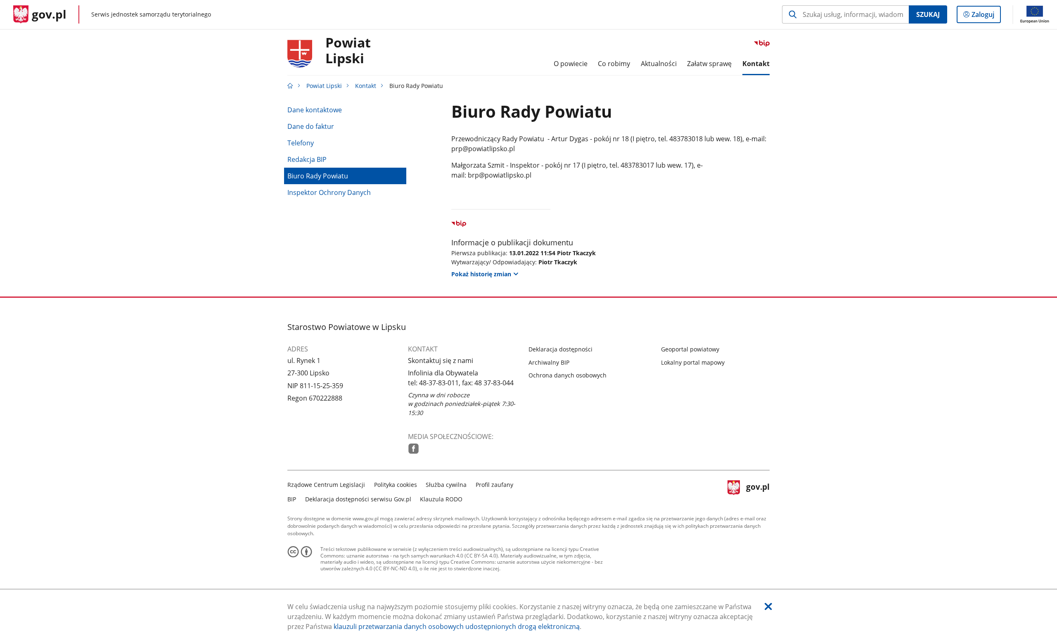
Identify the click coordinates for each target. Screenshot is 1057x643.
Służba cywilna (446, 485)
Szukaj (928, 14)
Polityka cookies (395, 485)
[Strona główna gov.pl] (290, 86)
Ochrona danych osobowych (567, 375)
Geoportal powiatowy (690, 349)
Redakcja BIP (307, 159)
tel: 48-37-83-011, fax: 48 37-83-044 (461, 382)
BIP (291, 499)
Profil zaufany (494, 485)
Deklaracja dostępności (560, 349)
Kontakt (365, 86)
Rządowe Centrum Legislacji (326, 485)
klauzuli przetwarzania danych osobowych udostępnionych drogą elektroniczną (457, 626)
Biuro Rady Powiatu (317, 175)
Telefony (300, 142)
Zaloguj (986, 16)
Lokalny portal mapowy (693, 362)
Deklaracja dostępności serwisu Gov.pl (358, 499)
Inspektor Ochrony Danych (329, 192)
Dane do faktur (310, 126)
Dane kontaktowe (314, 109)
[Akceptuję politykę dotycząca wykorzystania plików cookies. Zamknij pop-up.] (768, 606)
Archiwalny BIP (548, 362)
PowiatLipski (348, 51)
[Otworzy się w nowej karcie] (413, 448)
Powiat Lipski (324, 86)
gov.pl (758, 490)
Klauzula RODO (441, 499)
